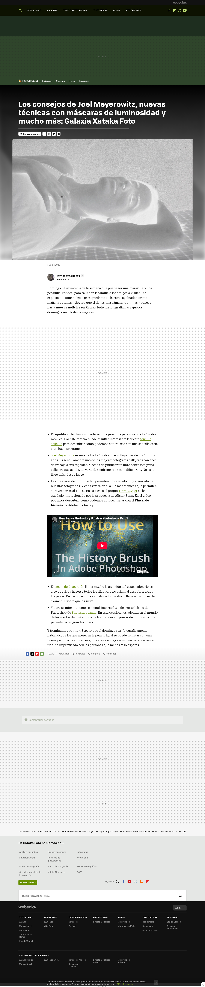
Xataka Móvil (25, 925)
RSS (141, 880)
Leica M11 (159, 831)
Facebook (169, 10)
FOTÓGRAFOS (134, 10)
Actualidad (64, 653)
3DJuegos (48, 921)
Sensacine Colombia (73, 965)
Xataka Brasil (25, 963)
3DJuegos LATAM (52, 959)
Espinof (72, 925)
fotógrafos (80, 653)
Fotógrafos (82, 851)
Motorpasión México (124, 961)
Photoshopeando (84, 612)
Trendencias (148, 921)
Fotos (72, 80)
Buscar (180, 895)
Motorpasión (124, 921)
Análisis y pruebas (28, 851)
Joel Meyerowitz (62, 455)
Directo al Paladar (101, 921)
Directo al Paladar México (101, 961)
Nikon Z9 (173, 831)
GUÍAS (116, 10)
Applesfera (24, 930)
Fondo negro (88, 831)
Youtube (185, 10)
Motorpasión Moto (126, 925)
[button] (70, 275)
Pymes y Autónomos (172, 927)
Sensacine (73, 921)
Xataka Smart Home (25, 935)
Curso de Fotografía (58, 866)
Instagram (179, 10)
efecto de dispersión (69, 586)
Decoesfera (147, 925)
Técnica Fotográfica (86, 866)
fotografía (95, 653)
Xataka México (26, 959)
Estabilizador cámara (50, 831)
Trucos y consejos (57, 851)
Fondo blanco (71, 831)
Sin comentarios (31, 133)
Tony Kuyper (128, 491)
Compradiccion (149, 930)
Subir (178, 907)
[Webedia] (179, 2)
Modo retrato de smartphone (137, 831)
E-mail (58, 134)
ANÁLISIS (52, 10)
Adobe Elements (56, 872)
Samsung (60, 80)
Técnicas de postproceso (54, 859)
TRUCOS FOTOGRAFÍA (75, 10)
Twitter (49, 134)
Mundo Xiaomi (26, 940)
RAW (79, 872)
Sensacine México (77, 959)
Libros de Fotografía (29, 866)
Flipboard (174, 10)
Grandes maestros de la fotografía (30, 874)
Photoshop (111, 653)
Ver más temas (28, 882)
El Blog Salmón (174, 921)
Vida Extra (48, 925)
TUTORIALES (100, 10)
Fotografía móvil (27, 857)
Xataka (22, 921)
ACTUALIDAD (34, 10)
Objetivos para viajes (109, 831)
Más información (125, 983)
